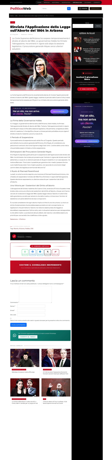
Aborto (16, 228)
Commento (14, 302)
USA (13, 22)
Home (39, 2)
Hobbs (27, 228)
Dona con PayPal (88, 89)
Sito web (13, 315)
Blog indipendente (16, 2)
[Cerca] (69, 8)
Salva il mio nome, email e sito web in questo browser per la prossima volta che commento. (40, 320)
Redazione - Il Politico (17, 219)
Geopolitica (66, 2)
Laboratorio (95, 8)
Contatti (97, 2)
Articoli (47, 2)
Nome (12, 306)
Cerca (87, 23)
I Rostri (83, 8)
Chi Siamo (87, 2)
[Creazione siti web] (87, 125)
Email (12, 310)
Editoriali (55, 2)
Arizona (21, 228)
